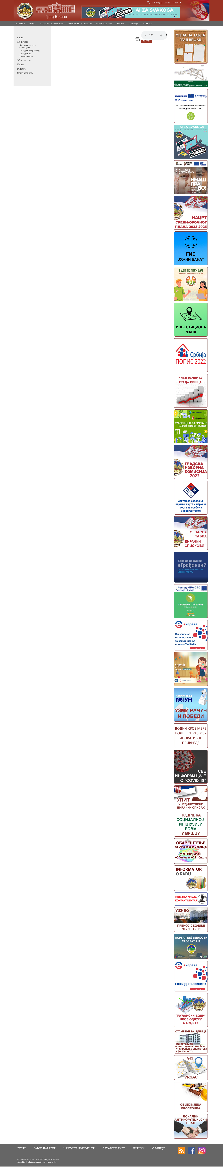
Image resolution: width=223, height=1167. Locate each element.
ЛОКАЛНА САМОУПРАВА (52, 24)
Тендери (21, 68)
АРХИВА (121, 24)
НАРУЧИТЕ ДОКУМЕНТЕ (79, 1148)
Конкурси (22, 41)
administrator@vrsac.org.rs (45, 1162)
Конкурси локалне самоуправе (27, 46)
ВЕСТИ (21, 1148)
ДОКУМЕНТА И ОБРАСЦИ (80, 24)
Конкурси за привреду (29, 50)
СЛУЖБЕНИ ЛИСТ (114, 1148)
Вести (20, 37)
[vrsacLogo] (45, 20)
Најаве (20, 64)
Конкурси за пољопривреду (26, 55)
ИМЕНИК (138, 1148)
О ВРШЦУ (133, 24)
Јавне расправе (25, 73)
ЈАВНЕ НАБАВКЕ (104, 24)
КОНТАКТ (147, 24)
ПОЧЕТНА (20, 24)
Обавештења (24, 60)
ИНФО (32, 24)
